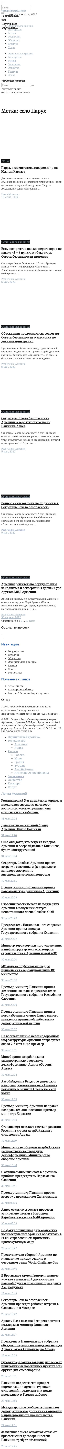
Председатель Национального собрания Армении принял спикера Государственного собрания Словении (31, 928)
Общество (13, 40)
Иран (18, 758)
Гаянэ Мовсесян (10, 194)
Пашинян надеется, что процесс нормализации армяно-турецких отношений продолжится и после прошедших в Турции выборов (26, 1388)
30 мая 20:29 (9, 897)
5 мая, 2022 (8, 281)
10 (26, 621)
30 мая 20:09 (9, 1005)
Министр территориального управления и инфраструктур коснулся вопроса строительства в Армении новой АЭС (31, 949)
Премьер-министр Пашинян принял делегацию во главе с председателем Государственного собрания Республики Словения (31, 992)
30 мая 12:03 (9, 1099)
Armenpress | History (20, 689)
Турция (19, 765)
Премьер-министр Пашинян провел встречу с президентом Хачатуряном (29, 1194)
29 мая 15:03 (9, 1355)
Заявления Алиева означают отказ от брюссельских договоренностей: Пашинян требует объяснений (29, 1436)
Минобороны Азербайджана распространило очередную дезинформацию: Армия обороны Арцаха (26, 1062)
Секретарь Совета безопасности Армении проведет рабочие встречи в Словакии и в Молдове (30, 1304)
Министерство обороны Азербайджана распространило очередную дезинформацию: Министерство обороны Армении (30, 1153)
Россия (19, 755)
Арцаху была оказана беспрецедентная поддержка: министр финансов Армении (30, 1324)
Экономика (14, 36)
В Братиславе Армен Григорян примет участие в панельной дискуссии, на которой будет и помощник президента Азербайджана (31, 1281)
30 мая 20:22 (9, 939)
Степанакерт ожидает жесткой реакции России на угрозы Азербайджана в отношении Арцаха (31, 1130)
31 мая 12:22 (9, 818)
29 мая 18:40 (9, 1268)
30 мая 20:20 (9, 959)
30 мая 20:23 (9, 918)
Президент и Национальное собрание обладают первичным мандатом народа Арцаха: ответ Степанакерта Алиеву (31, 1345)
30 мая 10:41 (9, 1186)
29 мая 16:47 (9, 1314)
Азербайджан (23, 769)
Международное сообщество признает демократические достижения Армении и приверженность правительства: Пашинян (31, 1413)
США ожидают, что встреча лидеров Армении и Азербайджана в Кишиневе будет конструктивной (30, 846)
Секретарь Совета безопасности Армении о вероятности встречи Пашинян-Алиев (25, 422)
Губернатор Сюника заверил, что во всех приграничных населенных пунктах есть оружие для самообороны (31, 1366)
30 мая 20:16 (9, 980)
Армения (20, 744)
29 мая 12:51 (9, 1425)
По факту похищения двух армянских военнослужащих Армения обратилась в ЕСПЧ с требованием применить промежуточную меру (31, 1236)
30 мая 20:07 (9, 1029)
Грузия (19, 762)
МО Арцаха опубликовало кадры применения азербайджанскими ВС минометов (28, 970)
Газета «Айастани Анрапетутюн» (28, 693)
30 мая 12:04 (9, 1074)
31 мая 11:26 (9, 835)
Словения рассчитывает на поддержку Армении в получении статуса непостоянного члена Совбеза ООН (30, 908)
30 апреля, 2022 (11, 617)
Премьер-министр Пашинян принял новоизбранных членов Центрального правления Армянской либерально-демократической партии (29, 1017)
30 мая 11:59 (9, 1140)
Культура (13, 43)
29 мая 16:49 (9, 1293)
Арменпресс (15, 686)
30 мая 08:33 (9, 1223)
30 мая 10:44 (9, 1165)
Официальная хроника (20, 53)
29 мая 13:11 (9, 1376)
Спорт (11, 47)
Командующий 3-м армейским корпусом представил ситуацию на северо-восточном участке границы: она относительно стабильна (31, 806)
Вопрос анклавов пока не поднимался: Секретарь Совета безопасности (30, 505)
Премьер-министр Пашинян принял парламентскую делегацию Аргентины (30, 889)
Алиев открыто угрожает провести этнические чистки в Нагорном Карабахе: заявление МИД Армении (28, 1213)
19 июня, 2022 (10, 197)
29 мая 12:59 (9, 1400)
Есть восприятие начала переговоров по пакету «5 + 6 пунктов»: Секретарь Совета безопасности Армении (31, 252)
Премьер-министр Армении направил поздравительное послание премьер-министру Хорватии (29, 1110)
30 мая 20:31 (9, 880)
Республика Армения (13, 279)
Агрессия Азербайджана (31, 773)
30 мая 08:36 (9, 1202)
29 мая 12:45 (9, 1446)
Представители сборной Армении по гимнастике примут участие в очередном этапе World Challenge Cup (29, 1258)
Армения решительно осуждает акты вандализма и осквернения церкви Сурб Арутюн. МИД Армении (31, 588)
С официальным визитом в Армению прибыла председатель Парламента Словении (29, 1176)
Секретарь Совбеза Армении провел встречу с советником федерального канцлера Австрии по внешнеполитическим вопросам (28, 868)
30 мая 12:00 (9, 1120)
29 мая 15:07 (9, 1334)
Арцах (18, 748)
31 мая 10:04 (9, 856)
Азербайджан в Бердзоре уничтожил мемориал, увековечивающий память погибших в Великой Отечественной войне (29, 1087)
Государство (14, 57)
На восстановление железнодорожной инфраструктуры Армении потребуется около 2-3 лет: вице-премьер (30, 1040)
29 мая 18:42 (9, 1248)
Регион (12, 33)
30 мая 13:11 (9, 1050)
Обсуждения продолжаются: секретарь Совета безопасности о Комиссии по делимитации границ (30, 337)
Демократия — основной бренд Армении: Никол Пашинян (24, 827)
